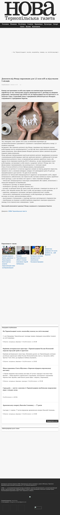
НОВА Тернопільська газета (17, 211)
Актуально (12, 342)
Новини (13, 24)
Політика (22, 24)
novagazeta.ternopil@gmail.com (18, 502)
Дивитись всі (52, 421)
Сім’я (22, 26)
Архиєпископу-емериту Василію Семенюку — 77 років (22, 405)
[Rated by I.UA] (38, 507)
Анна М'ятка (15, 500)
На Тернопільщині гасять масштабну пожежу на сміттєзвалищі (26, 331)
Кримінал (39, 24)
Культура (48, 24)
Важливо (18, 342)
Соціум (30, 24)
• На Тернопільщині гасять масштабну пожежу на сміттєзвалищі (31, 52)
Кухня (28, 26)
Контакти (36, 26)
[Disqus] (30, 453)
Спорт (55, 24)
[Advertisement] (30, 40)
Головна (5, 24)
